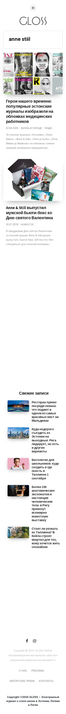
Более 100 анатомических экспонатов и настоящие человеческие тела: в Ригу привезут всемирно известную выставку (43, 503)
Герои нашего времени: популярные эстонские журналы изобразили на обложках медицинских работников (29, 111)
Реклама (37, 671)
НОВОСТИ (27, 224)
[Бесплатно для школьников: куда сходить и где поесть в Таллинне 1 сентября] (18, 463)
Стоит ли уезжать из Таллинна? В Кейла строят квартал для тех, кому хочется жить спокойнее (46, 538)
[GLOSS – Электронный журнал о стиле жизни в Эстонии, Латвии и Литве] (33, 32)
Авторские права (22, 681)
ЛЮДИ (48, 128)
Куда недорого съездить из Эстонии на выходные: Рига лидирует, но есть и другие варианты (45, 440)
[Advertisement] (34, 330)
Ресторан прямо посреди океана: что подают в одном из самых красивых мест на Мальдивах (45, 411)
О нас (23, 671)
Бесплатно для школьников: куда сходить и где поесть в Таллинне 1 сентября (45, 469)
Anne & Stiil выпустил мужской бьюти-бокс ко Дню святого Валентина (29, 212)
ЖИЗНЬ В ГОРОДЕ (31, 128)
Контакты (46, 681)
